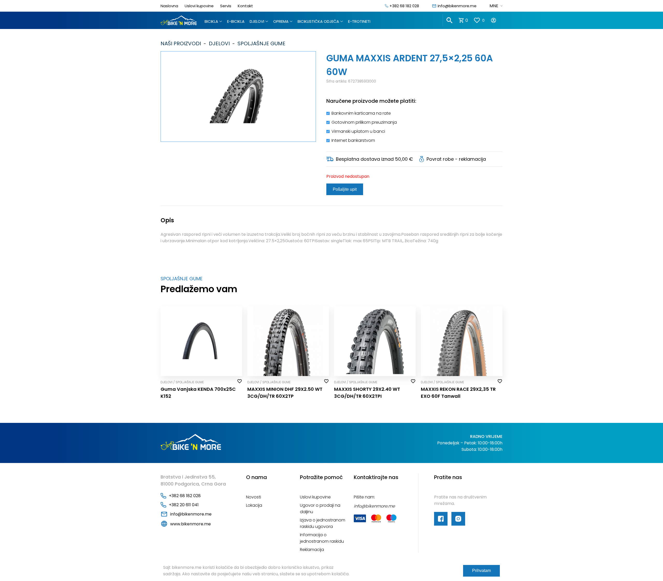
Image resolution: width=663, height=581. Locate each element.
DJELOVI (257, 21)
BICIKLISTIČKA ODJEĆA (318, 21)
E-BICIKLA (235, 21)
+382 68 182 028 (404, 6)
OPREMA (281, 21)
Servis (225, 6)
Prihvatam (481, 570)
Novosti (253, 497)
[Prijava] (496, 20)
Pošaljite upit (345, 189)
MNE (493, 6)
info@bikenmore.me (457, 6)
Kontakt (245, 6)
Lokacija (254, 505)
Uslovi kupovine (199, 6)
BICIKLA (211, 21)
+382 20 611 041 (184, 505)
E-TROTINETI (359, 21)
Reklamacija (312, 550)
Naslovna (169, 6)
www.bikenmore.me (190, 524)
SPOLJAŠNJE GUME (260, 43)
